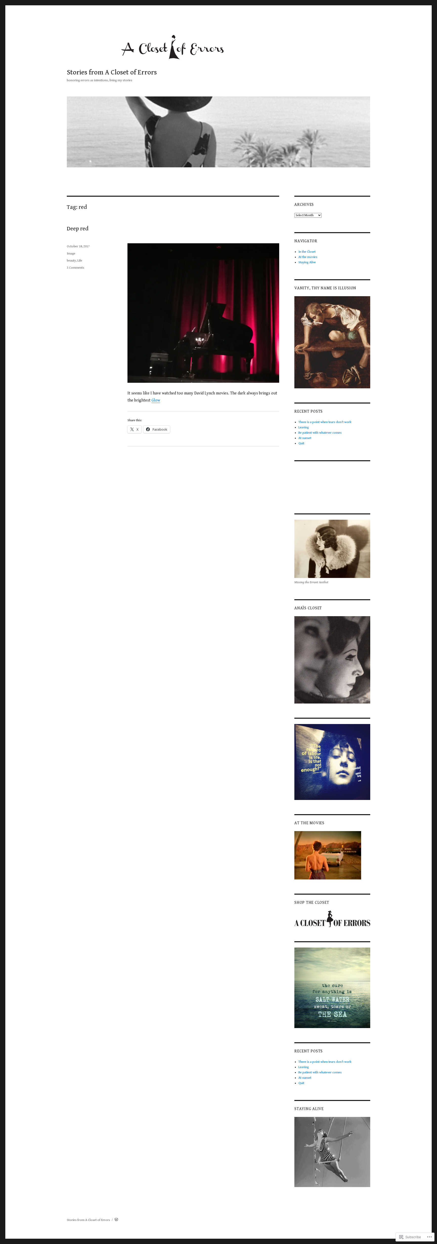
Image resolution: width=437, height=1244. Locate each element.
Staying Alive (307, 262)
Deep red (78, 228)
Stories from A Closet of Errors (112, 72)
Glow (155, 400)
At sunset (304, 438)
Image (71, 253)
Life (79, 261)
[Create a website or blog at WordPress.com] (116, 1220)
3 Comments (75, 268)
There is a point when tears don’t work (324, 422)
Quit (301, 443)
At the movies (307, 257)
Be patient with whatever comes (320, 433)
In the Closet (307, 252)
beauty (71, 261)
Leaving (303, 427)
